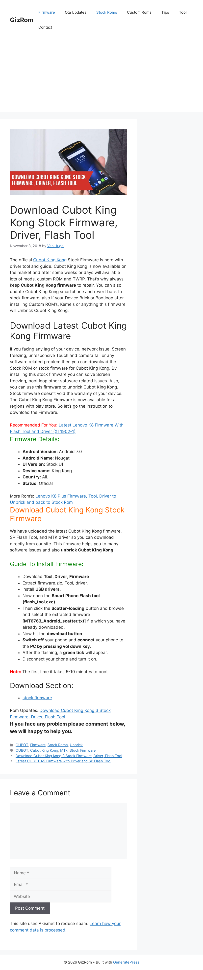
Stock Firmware (83, 750)
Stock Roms (106, 12)
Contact (45, 27)
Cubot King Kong (50, 259)
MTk (64, 750)
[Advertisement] (101, 77)
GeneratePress (126, 962)
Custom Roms (139, 12)
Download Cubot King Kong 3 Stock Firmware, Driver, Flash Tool (69, 756)
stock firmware (37, 697)
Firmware (46, 12)
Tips (165, 12)
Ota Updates (75, 12)
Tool (183, 12)
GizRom (21, 20)
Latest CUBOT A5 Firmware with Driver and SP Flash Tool (63, 761)
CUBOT (22, 745)
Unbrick (76, 745)
